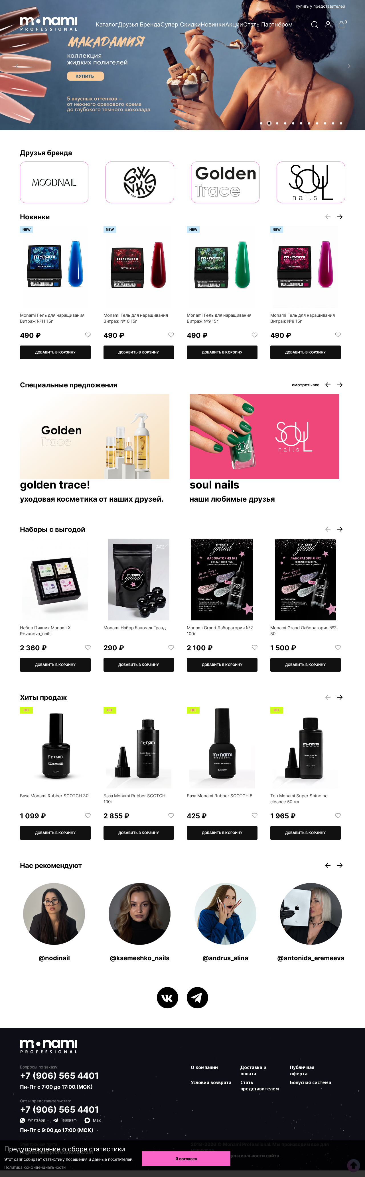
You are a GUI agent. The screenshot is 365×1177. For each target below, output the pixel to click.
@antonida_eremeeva (310, 958)
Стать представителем (259, 1085)
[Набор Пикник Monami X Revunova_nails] (55, 579)
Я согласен (186, 1158)
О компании (204, 1067)
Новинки (213, 24)
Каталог (107, 24)
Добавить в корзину (55, 352)
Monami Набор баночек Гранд (135, 627)
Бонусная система (310, 1082)
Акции (234, 24)
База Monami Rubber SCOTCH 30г (55, 795)
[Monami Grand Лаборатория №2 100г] (222, 579)
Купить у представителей (320, 6)
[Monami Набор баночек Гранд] (139, 579)
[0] (341, 26)
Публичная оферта (302, 1070)
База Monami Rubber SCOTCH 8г (220, 795)
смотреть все (305, 385)
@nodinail (54, 958)
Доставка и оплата (253, 1070)
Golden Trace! (55, 485)
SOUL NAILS (214, 485)
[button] (261, 123)
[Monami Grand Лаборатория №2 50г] (305, 579)
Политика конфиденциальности (35, 1167)
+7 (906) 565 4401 (59, 1075)
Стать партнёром (268, 24)
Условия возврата (211, 1082)
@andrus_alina (225, 958)
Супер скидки (181, 24)
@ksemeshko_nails (139, 958)
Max (97, 1120)
